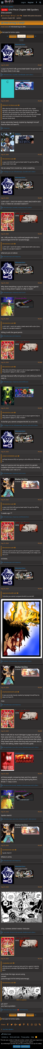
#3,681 (40, 65)
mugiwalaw (19, 753)
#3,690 (40, 452)
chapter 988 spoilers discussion (32, 16)
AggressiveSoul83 (22, 388)
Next (30, 36)
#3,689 (40, 408)
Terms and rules (15, 1037)
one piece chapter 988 (8, 18)
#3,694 (40, 687)
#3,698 (40, 845)
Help (32, 1037)
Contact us (4, 1037)
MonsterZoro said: (8, 159)
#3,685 (40, 234)
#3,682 (40, 101)
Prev (13, 36)
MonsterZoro (20, 44)
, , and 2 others (18, 207)
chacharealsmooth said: (9, 692)
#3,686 (40, 283)
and (12, 257)
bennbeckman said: (8, 850)
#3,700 (40, 959)
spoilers (18, 18)
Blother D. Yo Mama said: (10, 105)
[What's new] (36, 2)
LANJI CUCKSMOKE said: (9, 456)
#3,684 (40, 198)
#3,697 (40, 812)
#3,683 (40, 154)
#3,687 (40, 319)
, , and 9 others (21, 785)
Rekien (18, 134)
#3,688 (40, 362)
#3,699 (40, 887)
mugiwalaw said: (7, 963)
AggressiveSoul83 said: (9, 593)
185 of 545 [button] (21, 36)
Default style (7, 1034)
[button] (2, 2)
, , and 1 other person (20, 819)
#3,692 (40, 543)
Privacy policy (25, 1037)
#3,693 (40, 589)
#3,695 (40, 731)
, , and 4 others (18, 75)
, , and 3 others (19, 172)
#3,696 (40, 774)
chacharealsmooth (22, 80)
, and (15, 292)
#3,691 (40, 500)
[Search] (40, 2)
